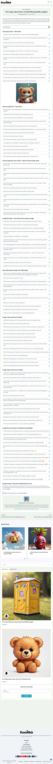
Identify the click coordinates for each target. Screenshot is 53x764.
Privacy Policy (38, 761)
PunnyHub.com (19, 504)
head (21, 487)
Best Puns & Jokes (44, 507)
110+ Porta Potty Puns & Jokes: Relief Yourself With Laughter (17, 622)
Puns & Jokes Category (26, 748)
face (41, 273)
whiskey (44, 390)
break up (15, 365)
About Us (21, 761)
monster (13, 358)
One (33, 121)
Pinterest (20, 508)
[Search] (49, 565)
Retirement (5, 416)
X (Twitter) (32, 508)
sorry (29, 330)
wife (6, 309)
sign (7, 142)
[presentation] (13, 538)
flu (19, 221)
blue (29, 274)
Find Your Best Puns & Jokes (26, 749)
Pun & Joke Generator (26, 746)
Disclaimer (32, 761)
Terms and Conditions (47, 761)
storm (43, 173)
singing (12, 51)
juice (27, 194)
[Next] (50, 542)
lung (8, 286)
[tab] (24, 558)
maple (22, 129)
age (42, 412)
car (16, 381)
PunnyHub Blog (26, 744)
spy (39, 479)
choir (32, 149)
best (22, 18)
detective (11, 244)
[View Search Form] (48, 2)
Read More (5, 624)
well (34, 461)
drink (22, 194)
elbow (19, 273)
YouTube (36, 508)
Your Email (5, 690)
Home (26, 742)
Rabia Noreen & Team (23, 14)
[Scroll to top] (3, 760)
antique (29, 372)
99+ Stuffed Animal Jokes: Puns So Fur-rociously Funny (16, 679)
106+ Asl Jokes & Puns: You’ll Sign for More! (43, 516)
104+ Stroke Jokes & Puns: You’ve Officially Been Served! (13, 516)
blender (39, 461)
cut (34, 163)
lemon (26, 257)
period (28, 408)
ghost (10, 262)
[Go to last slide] (3, 542)
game (35, 457)
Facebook (16, 508)
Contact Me (26, 761)
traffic (32, 289)
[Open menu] (51, 2)
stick (24, 476)
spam (26, 355)
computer (11, 248)
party (42, 348)
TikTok (24, 508)
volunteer (5, 405)
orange (24, 194)
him (32, 381)
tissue (38, 21)
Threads (27, 508)
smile (45, 372)
